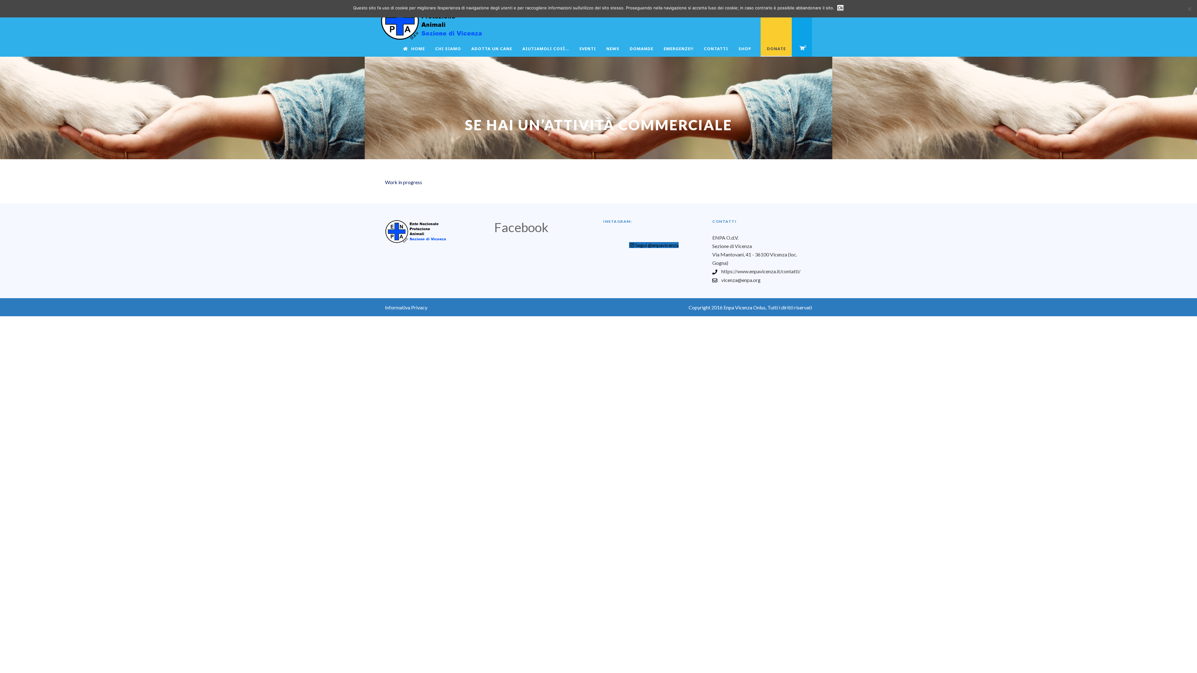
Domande (641, 48)
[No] (1189, 9)
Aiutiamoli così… (545, 48)
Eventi (587, 48)
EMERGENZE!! (679, 48)
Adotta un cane (491, 48)
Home (418, 48)
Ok (840, 8)
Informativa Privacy (406, 307)
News (612, 48)
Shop (744, 48)
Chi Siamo (448, 48)
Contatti (716, 48)
